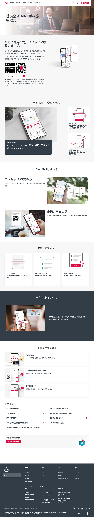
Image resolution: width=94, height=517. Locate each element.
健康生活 (18, 3)
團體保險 (60, 475)
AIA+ (76, 475)
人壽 (42, 475)
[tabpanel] (58, 496)
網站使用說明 (6, 508)
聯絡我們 (77, 478)
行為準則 (21, 508)
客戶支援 (30, 3)
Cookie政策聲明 (34, 508)
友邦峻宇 (24, 3)
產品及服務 (60, 473)
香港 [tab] (30, 486)
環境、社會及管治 (29, 481)
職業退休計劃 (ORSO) (63, 478)
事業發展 (27, 475)
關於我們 (27, 473)
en (70, 3)
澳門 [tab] (41, 486)
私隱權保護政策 (14, 508)
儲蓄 (42, 478)
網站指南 (27, 508)
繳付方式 (77, 473)
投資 (42, 481)
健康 (42, 473)
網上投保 (41, 3)
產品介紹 (12, 3)
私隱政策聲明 (46, 512)
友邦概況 (35, 3)
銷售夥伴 (27, 478)
